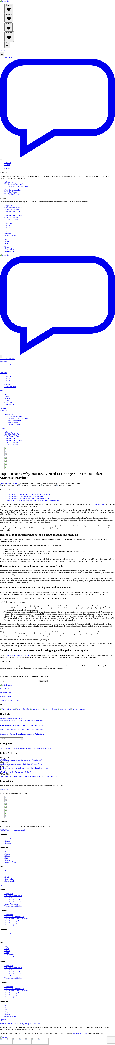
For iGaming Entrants (12, 194)
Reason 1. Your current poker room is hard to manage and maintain (28, 494)
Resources (9, 33)
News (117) (30, 748)
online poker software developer (18, 655)
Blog (7, 43)
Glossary (7, 233)
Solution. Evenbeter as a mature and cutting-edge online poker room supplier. (31, 500)
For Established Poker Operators (16, 186)
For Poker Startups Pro (12, 190)
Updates (3, 408)
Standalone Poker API (12, 212)
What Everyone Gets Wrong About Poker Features (18, 772)
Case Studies (9, 249)
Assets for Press (10, 235)
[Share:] (36, 709)
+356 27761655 (5, 830)
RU (10, 57)
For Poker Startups (11, 192)
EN (2, 53)
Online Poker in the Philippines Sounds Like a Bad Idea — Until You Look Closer (29, 776)
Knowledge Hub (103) (42, 748)
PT (4, 57)
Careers (7, 165)
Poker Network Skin (12, 210)
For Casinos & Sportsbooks (14, 184)
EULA (15, 1024)
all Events (11, 719)
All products (8, 206)
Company (9, 5)
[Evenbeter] (4, 1)
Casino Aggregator (11, 217)
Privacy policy (24, 1024)
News (6, 241)
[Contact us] (57, 157)
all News (18, 719)
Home (2, 483)
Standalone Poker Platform (13, 215)
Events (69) (21, 748)
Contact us (4, 50)
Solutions (9, 14)
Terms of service (6, 1024)
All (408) (3, 748)
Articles (7, 243)
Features (7, 225)
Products (8, 23)
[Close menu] (1, 356)
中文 (7, 57)
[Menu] (1, 159)
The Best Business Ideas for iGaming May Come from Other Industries (25, 768)
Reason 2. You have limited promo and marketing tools (23, 496)
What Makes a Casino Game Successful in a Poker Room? (21, 760)
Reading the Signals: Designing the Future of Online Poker (21, 764)
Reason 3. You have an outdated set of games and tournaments (26, 498)
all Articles (4, 719)
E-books (7, 227)
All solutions (8, 182)
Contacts (7, 169)
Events (6, 247)
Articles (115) (12, 748)
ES (1, 57)
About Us (7, 163)
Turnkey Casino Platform (13, 220)
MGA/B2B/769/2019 (80, 1033)
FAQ (6, 231)
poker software (100, 504)
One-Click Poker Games (13, 208)
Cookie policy (35, 1024)
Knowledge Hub (10, 251)
